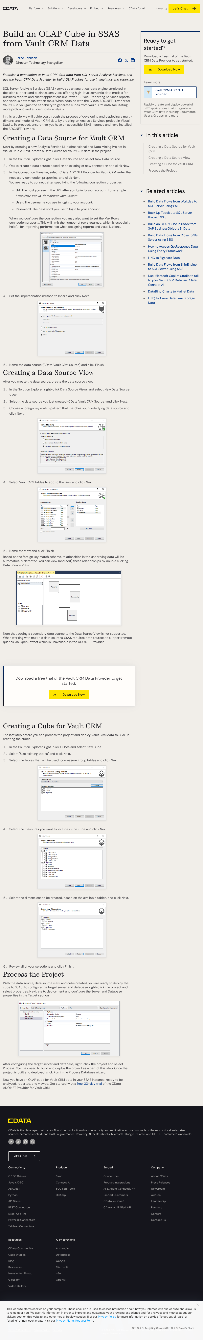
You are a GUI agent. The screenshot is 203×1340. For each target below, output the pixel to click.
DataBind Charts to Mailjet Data (171, 291)
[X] (18, 1141)
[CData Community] (32, 1141)
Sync (59, 1176)
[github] (25, 1141)
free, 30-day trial (89, 1084)
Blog (11, 1261)
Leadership (158, 1201)
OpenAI (60, 1279)
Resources (15, 1267)
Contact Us (158, 1220)
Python (12, 1195)
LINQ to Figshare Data (164, 258)
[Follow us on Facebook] (120, 60)
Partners (156, 1207)
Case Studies (17, 1254)
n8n (58, 1273)
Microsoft (62, 1267)
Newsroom (158, 1188)
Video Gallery (17, 1286)
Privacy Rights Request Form (74, 1320)
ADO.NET (14, 1188)
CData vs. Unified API (117, 1207)
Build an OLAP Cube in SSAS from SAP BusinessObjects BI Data (172, 226)
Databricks (63, 1254)
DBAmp (61, 1195)
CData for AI (137, 8)
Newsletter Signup (20, 1273)
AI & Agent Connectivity (119, 1188)
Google (60, 1261)
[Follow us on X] (126, 60)
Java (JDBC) (16, 1182)
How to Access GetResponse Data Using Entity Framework (173, 248)
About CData (159, 1176)
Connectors (111, 1176)
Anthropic (62, 1248)
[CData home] (13, 8)
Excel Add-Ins (17, 1214)
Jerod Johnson (26, 58)
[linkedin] (11, 1141)
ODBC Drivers (17, 1176)
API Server (14, 1201)
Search (159, 8)
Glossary (14, 1279)
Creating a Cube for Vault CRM (170, 164)
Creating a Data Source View (169, 158)
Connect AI (63, 1182)
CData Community (20, 1248)
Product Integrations (116, 1182)
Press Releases (160, 1182)
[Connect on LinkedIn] (133, 60)
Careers (156, 1214)
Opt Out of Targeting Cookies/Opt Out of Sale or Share (163, 1328)
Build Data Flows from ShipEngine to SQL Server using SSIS (172, 266)
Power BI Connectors (21, 1220)
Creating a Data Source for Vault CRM (171, 148)
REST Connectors (19, 1207)
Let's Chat (180, 8)
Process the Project (162, 170)
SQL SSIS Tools (65, 1188)
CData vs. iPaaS (113, 1201)
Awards (156, 1195)
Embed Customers (115, 1195)
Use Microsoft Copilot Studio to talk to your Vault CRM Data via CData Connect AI (173, 280)
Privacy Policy (107, 1316)
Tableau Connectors (21, 1226)
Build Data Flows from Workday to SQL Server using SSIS (172, 203)
